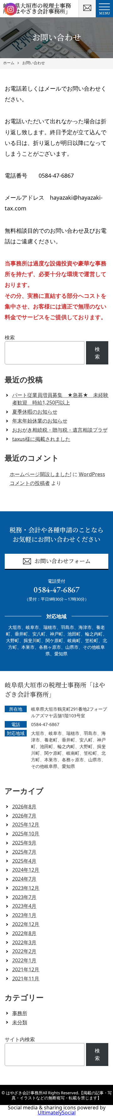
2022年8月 (24, 933)
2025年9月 (24, 842)
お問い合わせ (33, 63)
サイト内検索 (20, 1039)
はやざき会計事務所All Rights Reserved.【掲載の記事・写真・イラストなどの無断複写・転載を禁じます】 (59, 1095)
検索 (10, 337)
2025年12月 (25, 824)
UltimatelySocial (57, 1112)
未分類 (19, 1022)
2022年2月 (24, 951)
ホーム (8, 63)
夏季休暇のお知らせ (34, 411)
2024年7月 (24, 878)
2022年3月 (24, 942)
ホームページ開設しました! (40, 474)
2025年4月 (24, 861)
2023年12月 (25, 888)
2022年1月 (24, 960)
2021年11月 (25, 978)
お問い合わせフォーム (63, 561)
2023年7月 (24, 897)
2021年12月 (25, 969)
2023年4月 (24, 905)
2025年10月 (25, 833)
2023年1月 (24, 915)
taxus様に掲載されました (41, 439)
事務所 (19, 1013)
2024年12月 (25, 869)
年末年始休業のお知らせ (39, 420)
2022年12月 (25, 924)
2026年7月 (24, 815)
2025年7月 (24, 851)
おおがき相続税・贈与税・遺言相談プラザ (60, 429)
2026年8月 (24, 806)
